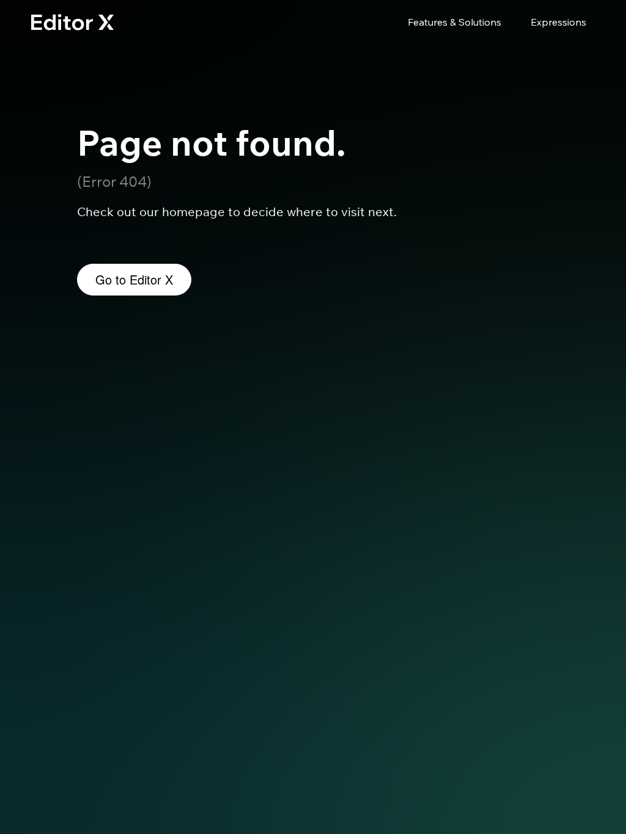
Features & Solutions (454, 22)
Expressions (558, 22)
